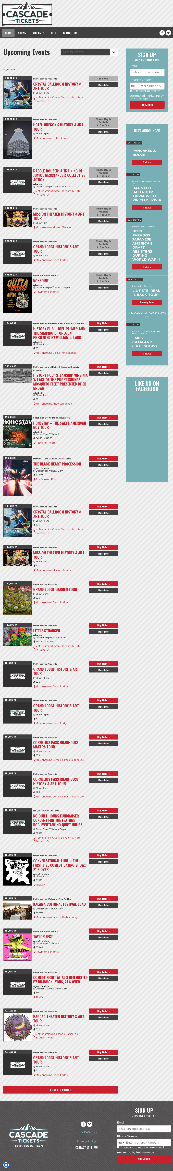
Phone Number (140, 79)
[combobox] (134, 86)
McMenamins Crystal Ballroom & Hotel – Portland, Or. (59, 99)
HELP (53, 33)
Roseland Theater (46, 442)
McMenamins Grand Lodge (52, 260)
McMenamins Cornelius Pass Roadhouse (60, 759)
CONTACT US (70, 33)
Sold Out (103, 78)
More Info (103, 85)
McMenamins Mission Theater (53, 227)
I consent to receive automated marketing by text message (147, 95)
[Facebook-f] (162, 33)
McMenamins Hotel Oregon (52, 138)
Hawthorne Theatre (47, 291)
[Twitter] (168, 33)
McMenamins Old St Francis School (56, 352)
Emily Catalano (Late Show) (144, 342)
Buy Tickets (103, 323)
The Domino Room (47, 479)
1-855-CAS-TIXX (86, 1132)
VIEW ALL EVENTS (60, 1090)
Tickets (147, 162)
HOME (8, 33)
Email (133, 66)
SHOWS (22, 33)
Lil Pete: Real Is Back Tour (146, 293)
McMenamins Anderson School (54, 403)
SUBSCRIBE (147, 105)
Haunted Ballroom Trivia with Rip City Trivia (146, 194)
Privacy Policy (86, 1141)
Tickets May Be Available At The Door (103, 122)
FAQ (96, 1147)
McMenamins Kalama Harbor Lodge (57, 917)
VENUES (37, 33)
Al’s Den (40, 884)
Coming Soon (147, 302)
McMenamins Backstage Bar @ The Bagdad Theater (56, 1035)
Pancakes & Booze (144, 153)
